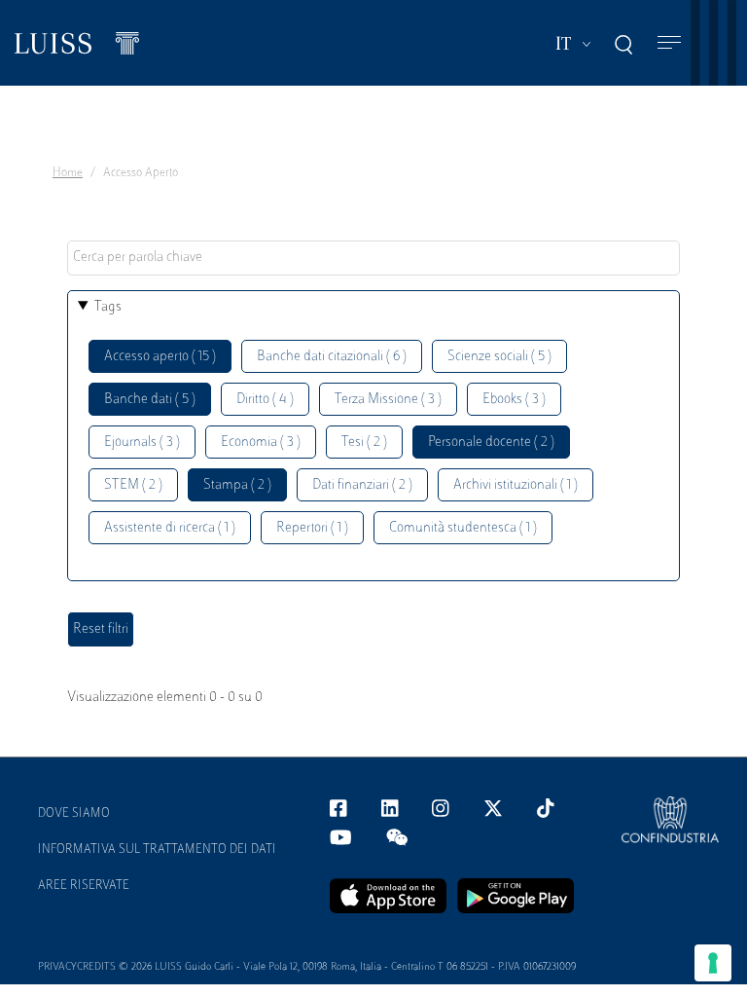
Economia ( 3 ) (261, 442)
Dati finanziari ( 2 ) (362, 485)
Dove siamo (74, 814)
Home (68, 173)
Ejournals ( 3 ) (142, 442)
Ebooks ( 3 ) (514, 399)
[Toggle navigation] (669, 43)
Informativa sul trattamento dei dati (157, 850)
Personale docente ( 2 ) (491, 442)
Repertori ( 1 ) (312, 528)
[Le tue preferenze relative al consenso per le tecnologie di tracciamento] (712, 962)
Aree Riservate (83, 886)
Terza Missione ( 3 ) (388, 399)
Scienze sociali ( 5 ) (499, 357)
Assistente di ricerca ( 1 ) (169, 528)
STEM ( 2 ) (133, 485)
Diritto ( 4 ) (265, 399)
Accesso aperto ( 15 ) (160, 357)
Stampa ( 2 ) (237, 485)
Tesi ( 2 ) (364, 442)
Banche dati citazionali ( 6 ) (332, 357)
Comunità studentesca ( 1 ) (463, 528)
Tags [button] (108, 307)
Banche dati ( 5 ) (150, 399)
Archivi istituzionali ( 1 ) (515, 485)
